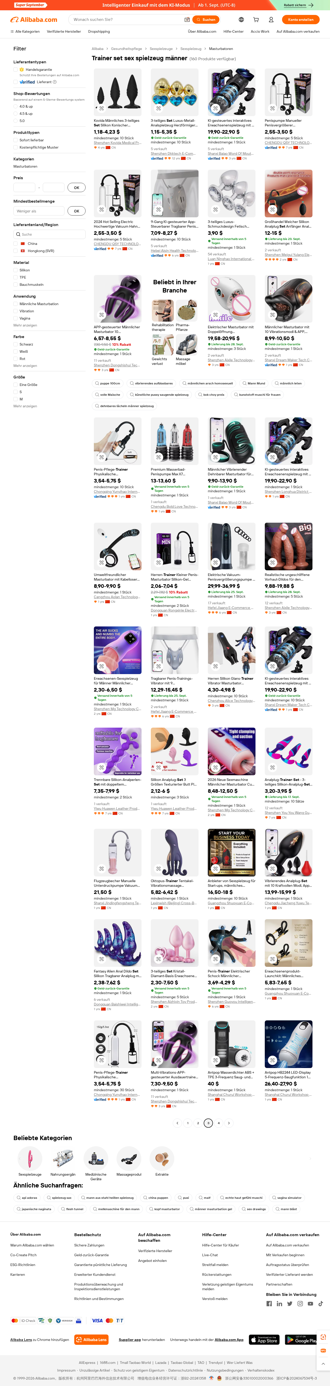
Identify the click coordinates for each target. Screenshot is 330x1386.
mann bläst (289, 1209)
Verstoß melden (215, 1299)
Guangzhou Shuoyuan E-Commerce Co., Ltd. (231, 903)
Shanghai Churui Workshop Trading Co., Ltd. (231, 1094)
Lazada (160, 1363)
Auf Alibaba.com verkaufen (287, 1245)
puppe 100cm (110, 383)
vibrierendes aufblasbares (154, 383)
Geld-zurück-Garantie (91, 1255)
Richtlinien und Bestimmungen (99, 1299)
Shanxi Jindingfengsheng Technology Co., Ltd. (118, 903)
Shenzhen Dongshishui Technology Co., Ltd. (118, 365)
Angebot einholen (152, 1261)
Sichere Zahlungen (89, 1245)
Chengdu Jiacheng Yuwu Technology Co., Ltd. (288, 903)
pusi (186, 1198)
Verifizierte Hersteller (155, 1251)
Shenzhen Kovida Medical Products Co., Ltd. (118, 143)
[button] (187, 19)
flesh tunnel (74, 1209)
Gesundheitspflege (126, 49)
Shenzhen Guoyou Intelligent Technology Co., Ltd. (231, 1002)
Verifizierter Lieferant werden (289, 1274)
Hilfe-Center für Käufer (220, 1245)
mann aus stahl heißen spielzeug (110, 1198)
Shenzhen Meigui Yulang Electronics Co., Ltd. (288, 255)
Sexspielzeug (190, 49)
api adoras (29, 1198)
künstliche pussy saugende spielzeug (161, 395)
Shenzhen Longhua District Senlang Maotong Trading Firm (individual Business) (288, 491)
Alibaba (97, 49)
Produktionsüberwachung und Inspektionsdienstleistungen (98, 1286)
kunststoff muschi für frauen (259, 395)
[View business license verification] (211, 1378)
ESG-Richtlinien (22, 1265)
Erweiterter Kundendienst (95, 1274)
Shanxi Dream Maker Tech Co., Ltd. (288, 360)
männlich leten (291, 383)
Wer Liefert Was (240, 1363)
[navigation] (49, 586)
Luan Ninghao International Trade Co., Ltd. (231, 259)
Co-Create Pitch (23, 1255)
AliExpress (87, 1363)
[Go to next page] (229, 1123)
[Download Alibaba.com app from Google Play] (302, 1340)
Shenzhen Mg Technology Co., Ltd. (118, 709)
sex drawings (256, 1209)
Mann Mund (256, 383)
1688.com (108, 1363)
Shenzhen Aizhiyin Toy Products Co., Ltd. (175, 1002)
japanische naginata (36, 1209)
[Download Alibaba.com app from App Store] (264, 1340)
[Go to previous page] (177, 1123)
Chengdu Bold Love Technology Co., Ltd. (175, 506)
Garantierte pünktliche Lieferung (100, 1265)
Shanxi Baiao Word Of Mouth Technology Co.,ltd (231, 153)
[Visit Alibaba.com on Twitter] (290, 1304)
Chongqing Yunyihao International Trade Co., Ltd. (118, 491)
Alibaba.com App (229, 1340)
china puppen (158, 1198)
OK (76, 187)
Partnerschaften (279, 1284)
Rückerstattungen (217, 1274)
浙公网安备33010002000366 (249, 1378)
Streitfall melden (215, 1265)
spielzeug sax (61, 1198)
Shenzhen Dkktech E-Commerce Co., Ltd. (175, 153)
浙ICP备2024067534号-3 (296, 1378)
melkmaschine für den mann (118, 1209)
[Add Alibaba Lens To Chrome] (91, 1340)
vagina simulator (289, 1198)
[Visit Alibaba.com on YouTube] (310, 1304)
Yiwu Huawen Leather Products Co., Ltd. (118, 808)
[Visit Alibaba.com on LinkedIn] (279, 1304)
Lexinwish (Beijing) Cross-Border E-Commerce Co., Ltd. (175, 903)
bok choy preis (213, 395)
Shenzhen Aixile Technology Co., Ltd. (231, 360)
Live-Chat (210, 1255)
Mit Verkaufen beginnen (285, 1255)
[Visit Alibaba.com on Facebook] (269, 1304)
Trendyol (215, 1363)
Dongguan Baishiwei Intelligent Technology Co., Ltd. (118, 1004)
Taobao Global (182, 1363)
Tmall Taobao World (135, 1363)
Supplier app (130, 1340)
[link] (323, 1337)
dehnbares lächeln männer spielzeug (127, 406)
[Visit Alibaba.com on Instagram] (300, 1304)
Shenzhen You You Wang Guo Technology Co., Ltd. (288, 813)
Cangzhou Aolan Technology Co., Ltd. (118, 597)
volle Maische (110, 395)
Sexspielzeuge (161, 49)
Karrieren (17, 1274)
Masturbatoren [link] (221, 49)
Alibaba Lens (21, 1340)
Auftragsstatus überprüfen (287, 1265)
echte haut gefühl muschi (243, 1198)
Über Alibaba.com (25, 1234)
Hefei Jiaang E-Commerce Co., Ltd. (231, 608)
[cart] (257, 20)
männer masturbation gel (213, 1209)
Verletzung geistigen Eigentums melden (227, 1286)
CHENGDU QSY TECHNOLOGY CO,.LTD (288, 143)
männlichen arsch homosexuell (210, 383)
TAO (200, 1363)
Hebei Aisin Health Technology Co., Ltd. (175, 250)
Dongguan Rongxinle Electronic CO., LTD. (175, 610)
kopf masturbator (167, 1209)
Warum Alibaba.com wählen (32, 1245)
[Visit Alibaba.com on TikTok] (321, 1304)
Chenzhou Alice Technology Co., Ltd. (231, 701)
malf (207, 1198)
